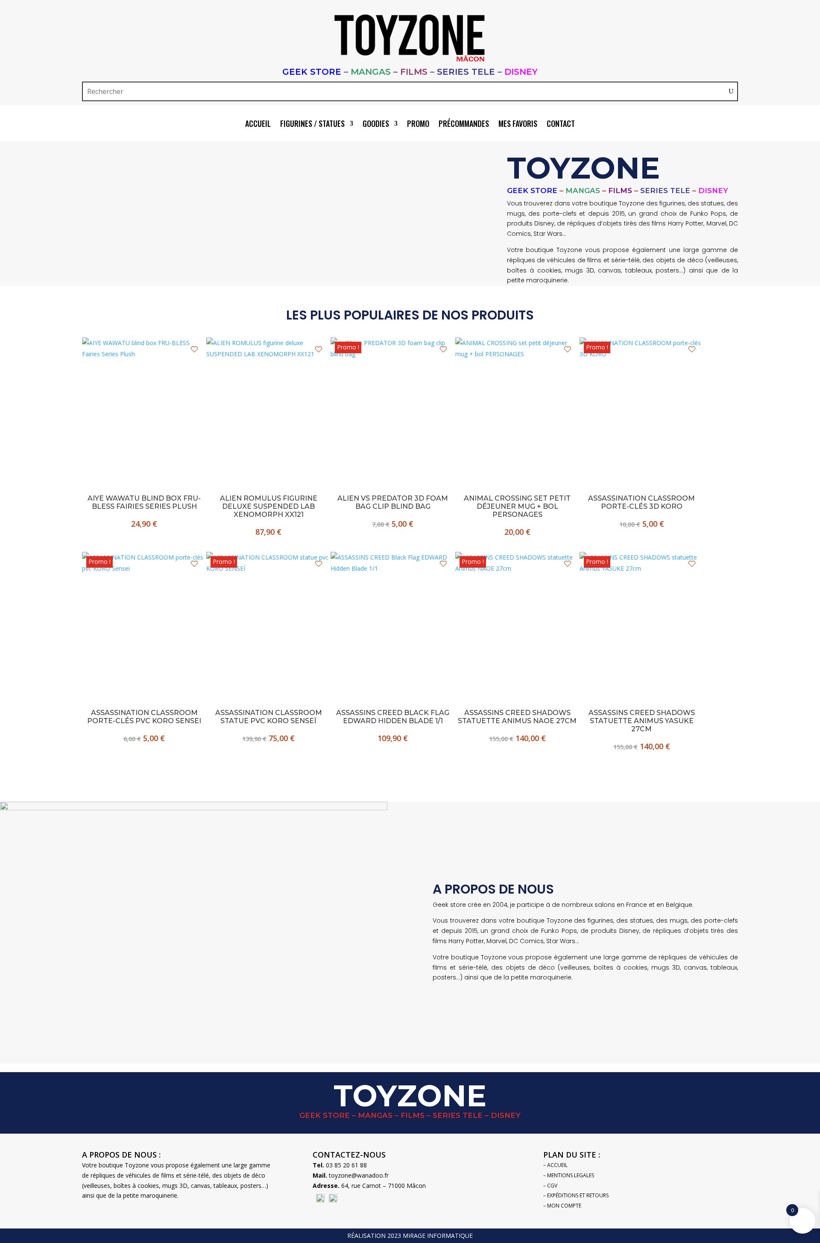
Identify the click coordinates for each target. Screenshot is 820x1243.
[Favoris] (194, 349)
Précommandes (464, 124)
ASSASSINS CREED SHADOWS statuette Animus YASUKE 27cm (642, 721)
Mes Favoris (517, 124)
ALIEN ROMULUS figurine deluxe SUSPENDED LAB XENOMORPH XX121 (268, 506)
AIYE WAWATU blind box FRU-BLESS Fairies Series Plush (144, 502)
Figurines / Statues (312, 124)
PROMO (418, 124)
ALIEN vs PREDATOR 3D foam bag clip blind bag (392, 502)
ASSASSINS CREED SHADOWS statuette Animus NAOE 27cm (517, 717)
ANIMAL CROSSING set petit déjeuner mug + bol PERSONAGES (517, 506)
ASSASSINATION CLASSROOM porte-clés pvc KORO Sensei (144, 717)
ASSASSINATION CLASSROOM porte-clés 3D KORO (641, 502)
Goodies (376, 124)
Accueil (258, 124)
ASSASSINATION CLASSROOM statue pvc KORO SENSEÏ (268, 717)
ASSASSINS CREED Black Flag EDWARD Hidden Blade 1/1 (392, 717)
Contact (561, 124)
